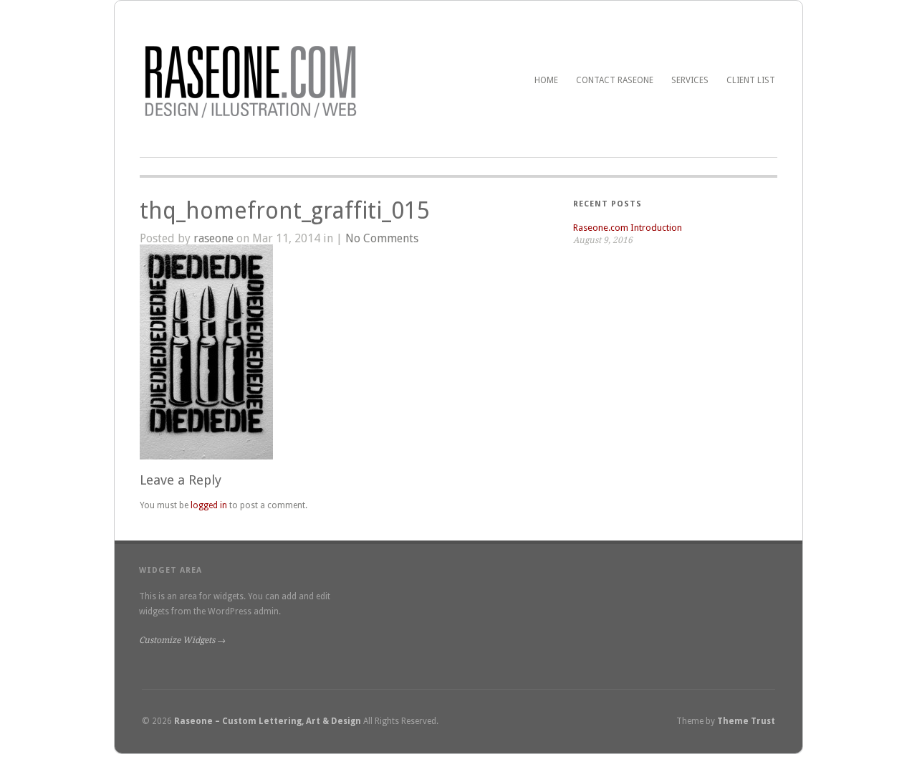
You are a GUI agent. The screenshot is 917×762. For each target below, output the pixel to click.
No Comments (381, 238)
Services (690, 80)
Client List (750, 80)
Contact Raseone (614, 80)
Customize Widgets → (182, 640)
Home (546, 80)
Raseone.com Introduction (627, 227)
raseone (213, 238)
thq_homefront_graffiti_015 (285, 210)
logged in (209, 505)
